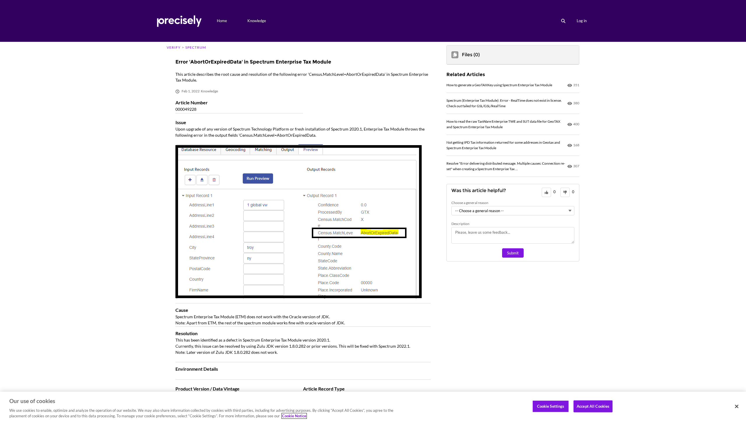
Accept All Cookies (593, 406)
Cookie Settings (550, 406)
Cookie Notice (294, 416)
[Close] (736, 406)
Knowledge (256, 20)
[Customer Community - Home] (179, 21)
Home (222, 20)
